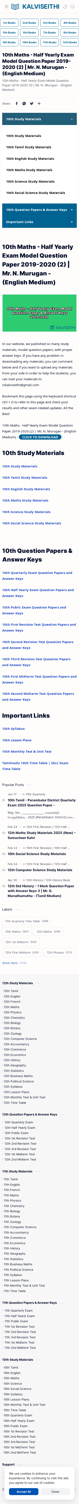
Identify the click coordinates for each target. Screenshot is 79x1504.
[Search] (72, 6)
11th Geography (15, 1253)
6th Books (29, 32)
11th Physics (12, 1200)
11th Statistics (13, 1259)
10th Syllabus (13, 728)
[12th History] (35, 880)
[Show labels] (15, 963)
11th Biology (12, 1211)
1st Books (9, 22)
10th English (12, 1373)
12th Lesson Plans (16, 1092)
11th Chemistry (14, 1206)
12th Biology (12, 1023)
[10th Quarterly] (35, 794)
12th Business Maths (18, 1076)
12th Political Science (19, 1081)
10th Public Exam (16, 1426)
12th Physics (13, 1012)
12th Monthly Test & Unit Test (24, 1097)
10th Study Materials (23, 135)
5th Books (9, 32)
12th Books (70, 42)
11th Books (50, 42)
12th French (12, 1001)
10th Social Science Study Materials (35, 192)
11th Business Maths (18, 1264)
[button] (65, 6)
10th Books (29, 42)
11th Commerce (15, 1237)
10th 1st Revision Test (19, 1431)
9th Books (9, 42)
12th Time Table (15, 1102)
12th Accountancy (16, 1044)
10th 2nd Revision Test (20, 1436)
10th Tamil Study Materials (28, 147)
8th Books (69, 32)
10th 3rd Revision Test (19, 1442)
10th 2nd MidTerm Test (20, 1452)
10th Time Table (15, 1410)
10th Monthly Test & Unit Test (27, 751)
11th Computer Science (20, 1227)
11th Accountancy (16, 1232)
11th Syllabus (13, 1275)
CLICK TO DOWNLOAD (40, 437)
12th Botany (12, 1028)
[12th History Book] (58, 880)
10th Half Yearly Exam (19, 1420)
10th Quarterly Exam (18, 1415)
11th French (12, 1190)
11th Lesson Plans (16, 1280)
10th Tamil (11, 1367)
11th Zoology (12, 1222)
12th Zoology (13, 1033)
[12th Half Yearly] (65, 827)
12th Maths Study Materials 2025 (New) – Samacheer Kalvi (42, 835)
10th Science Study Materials (30, 181)
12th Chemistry (14, 1017)
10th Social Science (17, 1389)
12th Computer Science (20, 1038)
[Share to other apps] (39, 103)
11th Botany (12, 1216)
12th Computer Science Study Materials (40, 870)
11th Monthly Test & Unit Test (24, 1285)
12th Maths (11, 1007)
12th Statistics (14, 1070)
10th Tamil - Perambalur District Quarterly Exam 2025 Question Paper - (42, 802)
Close (55, 1491)
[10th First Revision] (40, 848)
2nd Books (29, 22)
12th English (12, 996)
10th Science (13, 1383)
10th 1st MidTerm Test (19, 1447)
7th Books (49, 32)
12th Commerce (15, 1049)
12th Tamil (11, 991)
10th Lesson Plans (16, 740)
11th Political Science (18, 1269)
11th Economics (14, 1243)
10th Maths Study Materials (29, 170)
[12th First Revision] (40, 827)
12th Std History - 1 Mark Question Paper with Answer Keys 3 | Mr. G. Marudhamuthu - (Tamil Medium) (41, 891)
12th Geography (15, 1065)
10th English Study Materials (30, 158)
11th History (12, 1248)
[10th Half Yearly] (65, 848)
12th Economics (15, 1055)
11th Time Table (15, 1291)
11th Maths (11, 1195)
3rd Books (49, 22)
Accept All (24, 1491)
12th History (12, 1060)
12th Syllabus (13, 1086)
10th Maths (11, 1378)
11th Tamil (11, 1179)
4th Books (69, 22)
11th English (12, 1184)
